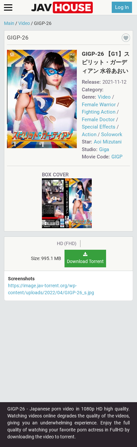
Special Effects (98, 127)
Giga (104, 149)
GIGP (116, 157)
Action (89, 134)
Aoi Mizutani (108, 142)
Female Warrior (99, 105)
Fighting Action (98, 112)
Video (104, 97)
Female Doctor (98, 120)
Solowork (111, 134)
